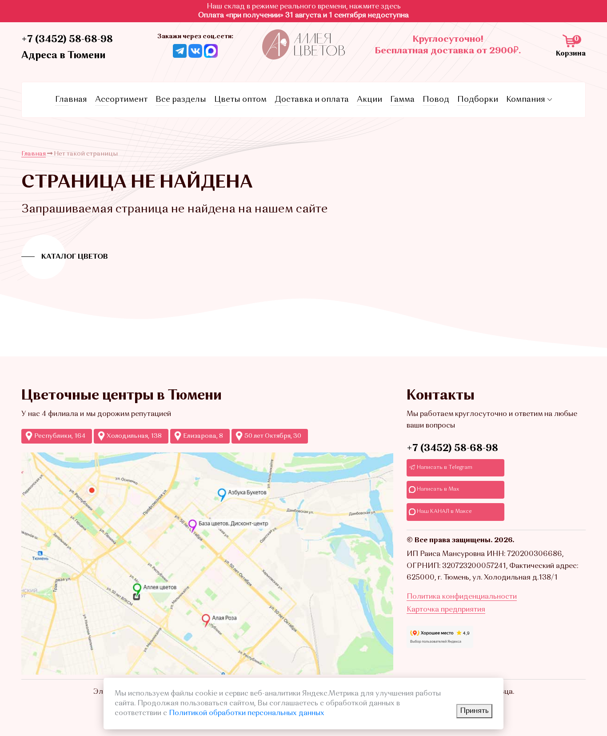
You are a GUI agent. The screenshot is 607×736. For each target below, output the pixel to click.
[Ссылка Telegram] (180, 50)
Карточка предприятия (446, 609)
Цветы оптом (240, 100)
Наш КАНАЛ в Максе (443, 511)
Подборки (477, 100)
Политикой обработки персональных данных (246, 713)
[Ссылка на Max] (211, 50)
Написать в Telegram (443, 467)
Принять (474, 711)
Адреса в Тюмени (63, 55)
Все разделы (181, 100)
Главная (71, 100)
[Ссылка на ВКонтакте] (195, 50)
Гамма (402, 100)
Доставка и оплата (312, 100)
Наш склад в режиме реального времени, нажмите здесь (304, 6)
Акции (369, 100)
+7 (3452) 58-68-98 (67, 39)
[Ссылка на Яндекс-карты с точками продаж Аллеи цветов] (207, 563)
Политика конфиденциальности (462, 596)
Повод (436, 100)
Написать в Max (437, 489)
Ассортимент (121, 100)
